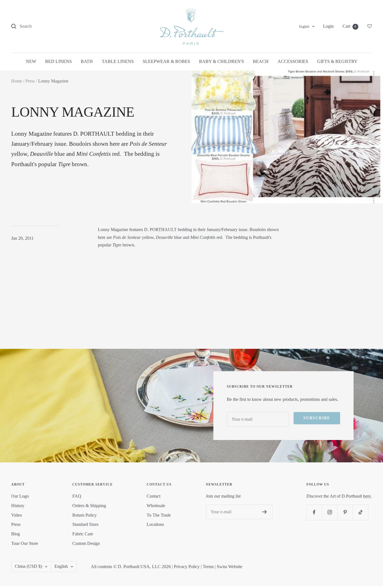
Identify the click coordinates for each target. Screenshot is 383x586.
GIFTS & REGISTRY (337, 61)
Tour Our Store (24, 543)
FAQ (76, 496)
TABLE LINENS (118, 61)
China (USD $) (28, 566)
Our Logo (20, 496)
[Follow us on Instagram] (329, 512)
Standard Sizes (85, 524)
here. (367, 496)
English (304, 27)
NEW (31, 61)
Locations (155, 524)
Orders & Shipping (89, 505)
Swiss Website (229, 566)
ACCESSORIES (293, 61)
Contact (153, 496)
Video (16, 515)
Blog (15, 533)
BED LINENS (58, 61)
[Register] (264, 512)
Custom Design (86, 543)
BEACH (261, 61)
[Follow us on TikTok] (360, 512)
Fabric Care (82, 533)
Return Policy (84, 515)
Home (16, 81)
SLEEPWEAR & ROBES (166, 61)
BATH (87, 61)
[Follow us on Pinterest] (345, 512)
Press (30, 81)
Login (328, 26)
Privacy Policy (187, 566)
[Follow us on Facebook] (314, 512)
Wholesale (156, 505)
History (17, 505)
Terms (208, 566)
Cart (349, 26)
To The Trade (159, 515)
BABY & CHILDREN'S (221, 61)
